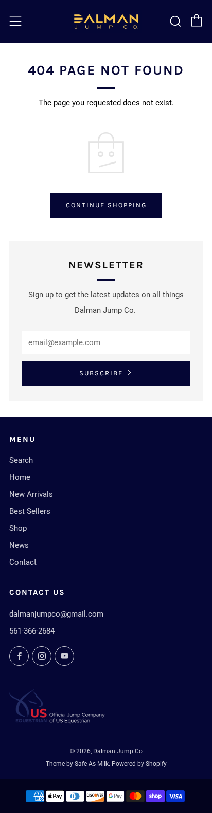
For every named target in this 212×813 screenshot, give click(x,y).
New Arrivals (31, 494)
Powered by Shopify (139, 763)
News (19, 545)
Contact (23, 562)
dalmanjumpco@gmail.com (56, 614)
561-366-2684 (32, 631)
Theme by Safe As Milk (77, 763)
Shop (18, 528)
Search (21, 460)
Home (19, 477)
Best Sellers (29, 511)
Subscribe (101, 373)
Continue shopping (106, 205)
